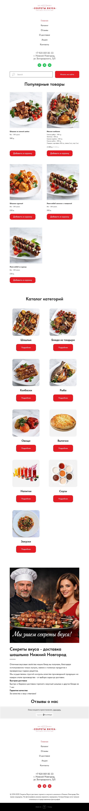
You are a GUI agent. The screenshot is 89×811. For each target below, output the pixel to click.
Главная (44, 20)
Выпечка (63, 440)
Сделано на (39, 714)
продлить (57, 710)
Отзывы (44, 30)
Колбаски (26, 390)
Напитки (26, 491)
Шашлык (26, 340)
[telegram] (44, 65)
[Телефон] (39, 65)
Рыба (63, 390)
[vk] (49, 65)
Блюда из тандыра (63, 340)
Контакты (44, 44)
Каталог (44, 25)
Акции (45, 39)
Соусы (63, 491)
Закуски (26, 541)
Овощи (26, 440)
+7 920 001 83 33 (44, 52)
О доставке (44, 35)
